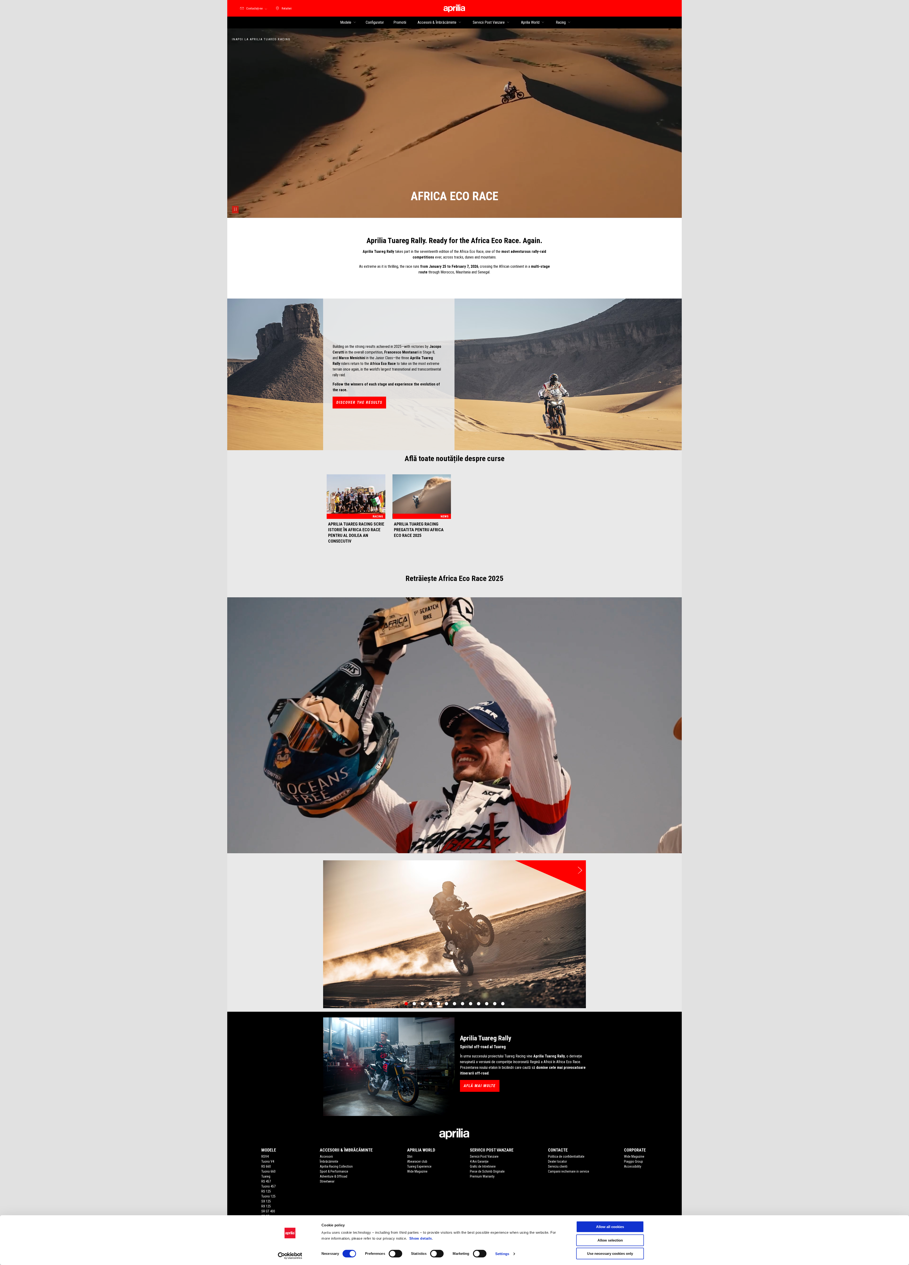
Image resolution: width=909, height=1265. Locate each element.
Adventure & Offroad (333, 1176)
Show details (420, 1238)
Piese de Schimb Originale (487, 1171)
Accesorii (326, 1156)
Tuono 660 (268, 1171)
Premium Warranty (482, 1176)
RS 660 (266, 1166)
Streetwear (327, 1181)
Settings (502, 1254)
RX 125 (266, 1206)
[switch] (395, 1253)
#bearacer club (417, 1161)
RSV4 (265, 1156)
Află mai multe (480, 1086)
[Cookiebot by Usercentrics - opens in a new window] (290, 1255)
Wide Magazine (417, 1171)
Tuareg (265, 1176)
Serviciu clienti (557, 1166)
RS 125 (266, 1191)
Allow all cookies (610, 1227)
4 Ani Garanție (479, 1161)
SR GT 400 (268, 1211)
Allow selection (610, 1240)
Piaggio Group (633, 1161)
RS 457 (266, 1181)
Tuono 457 (268, 1186)
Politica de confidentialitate (566, 1156)
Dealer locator (557, 1161)
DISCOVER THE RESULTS (359, 402)
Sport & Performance (334, 1171)
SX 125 (266, 1201)
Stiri (409, 1156)
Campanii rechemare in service (568, 1171)
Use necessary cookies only (610, 1253)
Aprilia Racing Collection (336, 1166)
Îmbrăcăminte (329, 1161)
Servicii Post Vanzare (484, 1156)
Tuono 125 (268, 1196)
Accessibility (632, 1166)
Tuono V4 (267, 1161)
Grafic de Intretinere (483, 1166)
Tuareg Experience (419, 1166)
